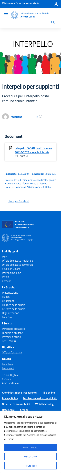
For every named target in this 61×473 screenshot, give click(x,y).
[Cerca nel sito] (53, 22)
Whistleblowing (44, 404)
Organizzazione (10, 313)
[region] (30, 442)
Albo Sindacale (10, 383)
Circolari (6, 379)
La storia (7, 317)
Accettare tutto (30, 447)
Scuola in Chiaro (11, 269)
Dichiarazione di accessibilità (40, 398)
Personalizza (30, 456)
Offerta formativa (12, 352)
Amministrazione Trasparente (19, 392)
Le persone (8, 301)
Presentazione (10, 293)
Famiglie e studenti (12, 333)
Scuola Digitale (10, 375)
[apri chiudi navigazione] (6, 15)
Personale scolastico (13, 329)
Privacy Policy (10, 398)
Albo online (48, 392)
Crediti (24, 410)
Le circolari (8, 368)
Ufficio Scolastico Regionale (17, 261)
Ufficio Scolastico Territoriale (17, 265)
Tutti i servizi (9, 341)
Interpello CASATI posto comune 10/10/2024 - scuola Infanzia (33, 150)
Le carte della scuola (13, 309)
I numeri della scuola (13, 305)
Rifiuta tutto (31, 465)
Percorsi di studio (11, 337)
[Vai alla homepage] (14, 15)
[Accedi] (56, 4)
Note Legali (8, 410)
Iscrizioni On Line (11, 273)
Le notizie (7, 364)
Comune (6, 281)
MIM (4, 256)
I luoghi (6, 297)
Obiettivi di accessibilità (16, 404)
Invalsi (5, 277)
